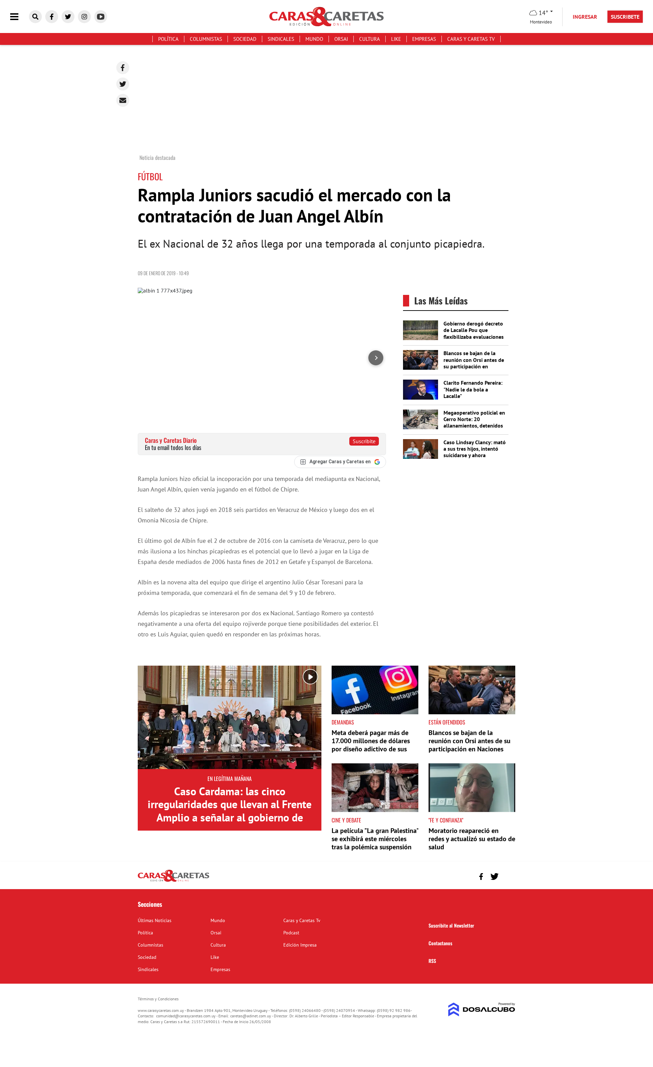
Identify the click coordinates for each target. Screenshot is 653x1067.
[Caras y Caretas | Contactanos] (507, 875)
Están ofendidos (447, 722)
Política (168, 38)
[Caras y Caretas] (173, 881)
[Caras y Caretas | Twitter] (68, 16)
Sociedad (244, 38)
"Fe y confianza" (446, 820)
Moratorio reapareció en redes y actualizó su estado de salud (472, 838)
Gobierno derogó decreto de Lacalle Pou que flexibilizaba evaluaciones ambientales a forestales (473, 333)
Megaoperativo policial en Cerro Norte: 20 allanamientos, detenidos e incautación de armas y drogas (474, 425)
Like (396, 38)
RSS (432, 960)
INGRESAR (585, 16)
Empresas (424, 38)
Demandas (343, 722)
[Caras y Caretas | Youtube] (100, 16)
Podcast (291, 933)
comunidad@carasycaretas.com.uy (186, 1015)
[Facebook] (122, 67)
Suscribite (364, 441)
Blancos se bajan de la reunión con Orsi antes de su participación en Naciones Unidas (473, 363)
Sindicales (281, 38)
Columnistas (206, 38)
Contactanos (440, 943)
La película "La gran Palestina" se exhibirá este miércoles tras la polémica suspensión (375, 838)
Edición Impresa (300, 945)
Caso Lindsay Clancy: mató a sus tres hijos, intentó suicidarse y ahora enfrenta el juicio (474, 452)
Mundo (314, 38)
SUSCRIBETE (625, 16)
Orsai (341, 38)
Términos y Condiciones (158, 998)
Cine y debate (346, 820)
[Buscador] (35, 16)
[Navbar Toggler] (19, 16)
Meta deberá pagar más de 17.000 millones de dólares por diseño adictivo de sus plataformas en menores (371, 745)
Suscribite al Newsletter (451, 925)
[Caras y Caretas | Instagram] (84, 16)
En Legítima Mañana (229, 778)
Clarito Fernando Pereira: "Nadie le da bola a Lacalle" (472, 389)
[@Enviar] (122, 100)
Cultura (369, 38)
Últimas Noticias (154, 920)
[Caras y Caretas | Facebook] (51, 16)
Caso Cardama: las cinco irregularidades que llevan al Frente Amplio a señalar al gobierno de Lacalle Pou (230, 810)
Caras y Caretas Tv (471, 38)
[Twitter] (122, 84)
